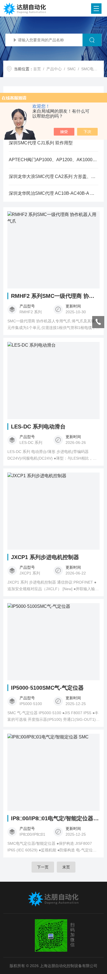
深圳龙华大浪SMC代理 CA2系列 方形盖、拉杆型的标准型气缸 (53, 176)
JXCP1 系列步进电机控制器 (45, 557)
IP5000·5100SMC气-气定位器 (47, 688)
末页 (66, 867)
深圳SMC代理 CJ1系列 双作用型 (41, 143)
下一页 (43, 867)
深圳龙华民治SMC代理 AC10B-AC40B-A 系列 (53, 193)
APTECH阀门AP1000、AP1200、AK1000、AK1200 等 (53, 159)
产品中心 (54, 69)
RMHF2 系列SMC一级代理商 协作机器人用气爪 (55, 296)
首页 (37, 69)
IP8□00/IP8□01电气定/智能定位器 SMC (55, 818)
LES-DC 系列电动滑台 (38, 426)
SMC (71, 69)
